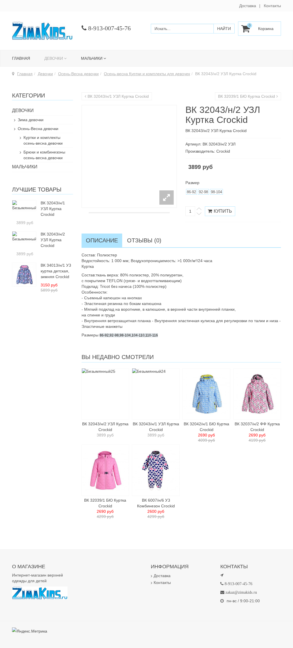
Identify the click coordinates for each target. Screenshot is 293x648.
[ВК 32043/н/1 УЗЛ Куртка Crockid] (24, 205)
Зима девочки (30, 119)
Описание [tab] (102, 240)
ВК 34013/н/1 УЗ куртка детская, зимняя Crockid (56, 271)
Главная (21, 58)
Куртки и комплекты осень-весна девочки (43, 140)
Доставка (247, 5)
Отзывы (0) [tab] (144, 240)
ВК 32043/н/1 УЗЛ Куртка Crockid (118, 96)
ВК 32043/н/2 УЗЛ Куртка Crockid (53, 240)
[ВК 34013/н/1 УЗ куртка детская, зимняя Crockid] (24, 274)
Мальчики (91, 58)
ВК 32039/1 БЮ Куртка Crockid (246, 96)
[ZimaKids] (42, 30)
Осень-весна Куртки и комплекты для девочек (147, 73)
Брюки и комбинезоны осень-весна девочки (44, 155)
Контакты (272, 5)
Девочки (53, 58)
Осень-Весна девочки (78, 73)
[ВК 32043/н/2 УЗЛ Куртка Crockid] (24, 236)
